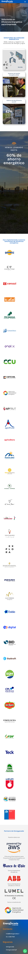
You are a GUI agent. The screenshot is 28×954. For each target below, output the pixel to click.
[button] (25, 951)
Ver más (20, 67)
